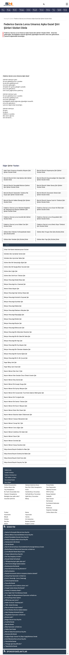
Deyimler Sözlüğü (51, 510)
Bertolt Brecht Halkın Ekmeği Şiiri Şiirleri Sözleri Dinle (17, 201)
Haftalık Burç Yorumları (33, 494)
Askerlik (48, 496)
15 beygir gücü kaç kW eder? (13, 644)
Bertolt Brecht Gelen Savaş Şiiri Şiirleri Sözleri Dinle (49, 186)
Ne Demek (49, 501)
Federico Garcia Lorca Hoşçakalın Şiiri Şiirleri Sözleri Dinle (49, 218)
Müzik (6, 517)
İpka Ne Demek (9, 624)
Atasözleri (7, 514)
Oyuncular (28, 514)
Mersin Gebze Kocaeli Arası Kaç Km (15, 631)
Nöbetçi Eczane (51, 489)
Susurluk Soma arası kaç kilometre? (15, 568)
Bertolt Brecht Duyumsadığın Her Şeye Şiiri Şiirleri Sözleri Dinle (51, 179)
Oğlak (59, 10)
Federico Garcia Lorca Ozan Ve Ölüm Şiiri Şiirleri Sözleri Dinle (50, 208)
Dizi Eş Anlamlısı (10, 571)
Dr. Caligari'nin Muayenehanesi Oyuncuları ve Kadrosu (20, 595)
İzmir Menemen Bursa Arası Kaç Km (15, 639)
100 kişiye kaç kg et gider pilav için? (15, 561)
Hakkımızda (8, 470)
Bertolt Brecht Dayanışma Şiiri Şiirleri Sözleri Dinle (49, 171)
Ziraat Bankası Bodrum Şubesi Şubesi (16, 610)
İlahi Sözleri (50, 499)
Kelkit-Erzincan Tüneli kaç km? (14, 602)
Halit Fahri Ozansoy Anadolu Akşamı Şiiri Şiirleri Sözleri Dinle (17, 171)
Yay (53, 10)
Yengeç (21, 10)
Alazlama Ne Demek (11, 634)
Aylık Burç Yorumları (31, 496)
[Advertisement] (34, 59)
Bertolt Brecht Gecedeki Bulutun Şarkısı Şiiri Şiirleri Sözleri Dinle (17, 186)
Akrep (48, 10)
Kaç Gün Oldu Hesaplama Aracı (33, 488)
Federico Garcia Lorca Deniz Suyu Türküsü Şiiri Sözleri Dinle (51, 225)
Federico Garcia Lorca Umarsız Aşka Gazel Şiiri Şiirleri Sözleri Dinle (33, 18)
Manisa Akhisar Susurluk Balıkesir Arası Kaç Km (19, 534)
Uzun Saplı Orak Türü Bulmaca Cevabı (16, 593)
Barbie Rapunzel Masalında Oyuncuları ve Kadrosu (20, 549)
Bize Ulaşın (8, 482)
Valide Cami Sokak (10, 629)
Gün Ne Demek (9, 544)
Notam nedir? (9, 617)
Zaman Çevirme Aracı (32, 485)
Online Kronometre (10, 485)
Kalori (6, 524)
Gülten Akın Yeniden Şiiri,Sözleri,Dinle (16, 239)
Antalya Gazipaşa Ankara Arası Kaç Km (16, 539)
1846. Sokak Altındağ (11, 605)
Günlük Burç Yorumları (32, 492)
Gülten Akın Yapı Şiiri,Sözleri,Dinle (48, 239)
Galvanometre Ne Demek (12, 542)
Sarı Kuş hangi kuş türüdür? (13, 556)
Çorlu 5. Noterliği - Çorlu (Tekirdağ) (15, 578)
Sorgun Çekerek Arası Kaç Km (14, 554)
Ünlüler (6, 519)
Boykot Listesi (29, 524)
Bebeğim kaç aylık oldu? (11, 496)
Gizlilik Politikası (9, 472)
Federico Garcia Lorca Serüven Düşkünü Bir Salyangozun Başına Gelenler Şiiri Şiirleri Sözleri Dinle (17, 209)
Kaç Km (6, 521)
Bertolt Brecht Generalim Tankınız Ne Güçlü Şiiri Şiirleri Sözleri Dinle (16, 193)
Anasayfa (6, 18)
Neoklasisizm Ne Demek (12, 566)
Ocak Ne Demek (9, 622)
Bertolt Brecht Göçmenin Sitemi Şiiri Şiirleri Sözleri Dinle (49, 193)
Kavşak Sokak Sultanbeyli (12, 559)
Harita (27, 517)
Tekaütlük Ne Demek (11, 646)
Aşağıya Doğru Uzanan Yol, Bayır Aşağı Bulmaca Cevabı (21, 636)
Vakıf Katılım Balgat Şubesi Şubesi (15, 564)
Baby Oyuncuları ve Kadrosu (13, 627)
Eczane (48, 505)
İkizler (15, 10)
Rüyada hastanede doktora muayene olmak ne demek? (21, 573)
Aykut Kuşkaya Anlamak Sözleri (14, 612)
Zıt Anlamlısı (29, 519)
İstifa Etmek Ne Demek (11, 581)
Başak (35, 10)
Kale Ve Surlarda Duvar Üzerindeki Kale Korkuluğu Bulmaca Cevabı (24, 547)
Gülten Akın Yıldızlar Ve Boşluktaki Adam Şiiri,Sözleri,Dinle (17, 232)
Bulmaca (49, 508)
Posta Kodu (50, 485)
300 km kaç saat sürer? (12, 600)
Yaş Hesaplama (9, 489)
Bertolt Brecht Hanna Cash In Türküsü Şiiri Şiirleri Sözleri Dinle (51, 201)
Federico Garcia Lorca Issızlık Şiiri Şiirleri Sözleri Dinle (17, 218)
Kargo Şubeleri (51, 494)
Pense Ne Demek (10, 583)
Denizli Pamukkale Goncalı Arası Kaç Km (17, 537)
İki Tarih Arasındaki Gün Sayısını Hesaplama (11, 493)
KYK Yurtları (50, 492)
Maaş (27, 498)
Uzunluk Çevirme (9, 498)
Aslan (28, 10)
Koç (3, 10)
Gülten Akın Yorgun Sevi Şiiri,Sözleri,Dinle (50, 232)
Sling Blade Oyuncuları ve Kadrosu (15, 614)
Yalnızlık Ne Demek (10, 641)
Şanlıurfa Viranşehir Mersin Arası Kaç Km (17, 532)
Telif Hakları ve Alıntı (10, 477)
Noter (27, 512)
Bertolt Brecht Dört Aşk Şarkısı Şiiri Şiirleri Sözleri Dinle (18, 179)
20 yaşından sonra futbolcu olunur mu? (16, 585)
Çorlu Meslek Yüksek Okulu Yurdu (15, 551)
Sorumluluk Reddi (10, 480)
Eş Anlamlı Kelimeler (52, 503)
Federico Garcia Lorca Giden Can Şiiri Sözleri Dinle (16, 225)
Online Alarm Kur (9, 487)
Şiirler (11, 18)
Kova (65, 10)
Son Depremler (51, 487)
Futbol (6, 512)
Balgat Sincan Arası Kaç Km (13, 619)
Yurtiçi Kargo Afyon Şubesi (13, 597)
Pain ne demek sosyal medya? (14, 607)
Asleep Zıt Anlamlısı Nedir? (13, 590)
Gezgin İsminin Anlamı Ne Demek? (15, 588)
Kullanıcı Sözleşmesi (10, 475)
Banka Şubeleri (30, 521)
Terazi (41, 10)
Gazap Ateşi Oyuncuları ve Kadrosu (15, 576)
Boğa (8, 10)
